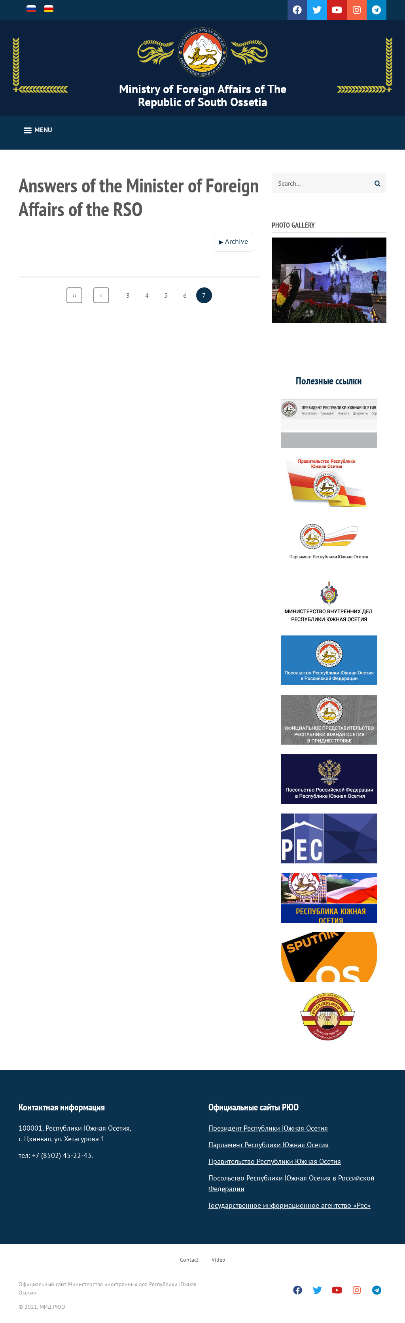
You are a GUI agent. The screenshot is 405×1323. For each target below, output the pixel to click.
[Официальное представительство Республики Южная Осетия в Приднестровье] (329, 720)
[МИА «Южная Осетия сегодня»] (329, 898)
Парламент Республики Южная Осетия (268, 1144)
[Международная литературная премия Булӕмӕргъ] (329, 1017)
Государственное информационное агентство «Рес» (289, 1205)
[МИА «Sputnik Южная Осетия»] (329, 957)
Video (218, 1259)
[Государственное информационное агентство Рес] (329, 838)
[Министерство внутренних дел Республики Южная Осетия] (329, 601)
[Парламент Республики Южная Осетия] (329, 541)
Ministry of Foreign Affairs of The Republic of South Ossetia (202, 95)
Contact (189, 1259)
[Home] (202, 52)
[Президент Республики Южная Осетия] (329, 423)
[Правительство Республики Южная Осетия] (329, 482)
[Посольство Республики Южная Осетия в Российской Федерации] (329, 660)
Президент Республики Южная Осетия (268, 1128)
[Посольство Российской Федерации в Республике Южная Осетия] (329, 779)
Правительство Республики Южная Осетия (274, 1161)
